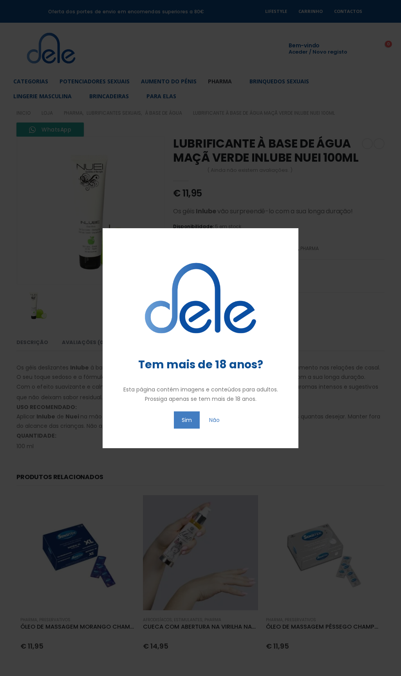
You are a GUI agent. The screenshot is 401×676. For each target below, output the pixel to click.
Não (214, 420)
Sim (187, 420)
